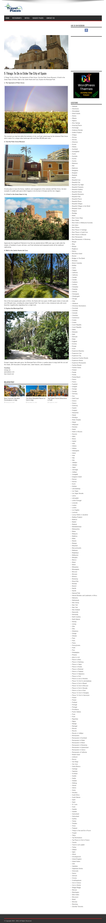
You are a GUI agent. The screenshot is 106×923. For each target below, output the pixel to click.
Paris (73, 638)
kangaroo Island (77, 477)
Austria (74, 158)
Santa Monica (76, 766)
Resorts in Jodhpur (77, 733)
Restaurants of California (79, 752)
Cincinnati (75, 308)
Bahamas (75, 163)
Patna (74, 643)
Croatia (74, 320)
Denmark (74, 336)
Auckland (75, 149)
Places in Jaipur (77, 664)
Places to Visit (76, 676)
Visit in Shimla (76, 885)
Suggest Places (38, 18)
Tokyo (74, 835)
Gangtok (74, 386)
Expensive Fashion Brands (80, 358)
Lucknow (74, 512)
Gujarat (74, 408)
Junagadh (75, 474)
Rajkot (74, 721)
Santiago (74, 769)
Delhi (73, 334)
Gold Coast (75, 398)
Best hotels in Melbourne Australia (82, 222)
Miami (74, 562)
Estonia (74, 344)
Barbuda (74, 175)
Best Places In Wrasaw (79, 234)
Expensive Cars (77, 353)
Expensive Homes (77, 360)
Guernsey (75, 405)
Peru (73, 650)
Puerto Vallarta (76, 712)
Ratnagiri (74, 726)
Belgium (74, 211)
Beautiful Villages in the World (81, 206)
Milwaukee (75, 567)
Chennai (74, 291)
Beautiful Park (76, 196)
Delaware (75, 332)
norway (74, 624)
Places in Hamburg (77, 662)
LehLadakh (75, 498)
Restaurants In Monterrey (79, 745)
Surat (73, 807)
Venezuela (75, 871)
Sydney (74, 818)
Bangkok (74, 173)
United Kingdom (77, 859)
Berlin (73, 215)
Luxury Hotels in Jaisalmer (80, 515)
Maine (74, 531)
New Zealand (76, 610)
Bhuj (73, 244)
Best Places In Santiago (79, 230)
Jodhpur (74, 472)
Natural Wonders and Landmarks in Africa (84, 595)
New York (75, 605)
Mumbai (74, 583)
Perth (73, 648)
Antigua (74, 135)
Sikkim (74, 788)
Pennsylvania (76, 645)
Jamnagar (75, 469)
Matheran (75, 550)
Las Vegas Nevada (77, 493)
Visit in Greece (76, 883)
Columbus (75, 315)
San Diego (75, 761)
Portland (74, 702)
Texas (74, 826)
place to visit (76, 657)
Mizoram (74, 574)
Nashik (74, 588)
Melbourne (75, 555)
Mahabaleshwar (76, 526)
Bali (73, 166)
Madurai (74, 524)
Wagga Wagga (76, 887)
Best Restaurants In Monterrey (81, 239)
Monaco (74, 576)
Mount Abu (75, 581)
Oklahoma (75, 631)
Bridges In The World (78, 258)
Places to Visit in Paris (79, 690)
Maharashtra (76, 529)
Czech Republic (76, 325)
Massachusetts (76, 548)
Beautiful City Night (78, 185)
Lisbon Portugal (76, 500)
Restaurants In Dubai (78, 740)
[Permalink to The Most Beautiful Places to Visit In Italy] (36, 396)
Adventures (75, 109)
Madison (74, 519)
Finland (74, 370)
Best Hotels (75, 220)
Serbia (74, 778)
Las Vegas (75, 491)
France (74, 379)
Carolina (74, 284)
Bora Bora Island (77, 253)
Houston (74, 434)
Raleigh (74, 723)
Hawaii (74, 415)
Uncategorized (76, 856)
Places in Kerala (77, 667)
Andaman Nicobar (77, 130)
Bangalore (75, 170)
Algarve (74, 120)
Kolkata (74, 486)
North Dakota (76, 619)
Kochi (73, 484)
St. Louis (74, 804)
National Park (76, 593)
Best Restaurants (77, 237)
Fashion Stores (76, 367)
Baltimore (75, 168)
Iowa (73, 455)
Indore (74, 453)
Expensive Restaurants (79, 363)
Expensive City (76, 355)
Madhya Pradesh (77, 517)
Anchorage (75, 128)
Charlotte (74, 289)
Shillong (74, 783)
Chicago (74, 298)
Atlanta (74, 147)
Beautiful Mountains (78, 194)
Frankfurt (74, 384)
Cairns (74, 268)
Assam (74, 144)
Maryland (75, 545)
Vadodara (75, 866)
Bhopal (74, 241)
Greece (74, 401)
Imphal (74, 441)
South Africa (75, 795)
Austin (74, 154)
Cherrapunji (75, 294)
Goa (73, 396)
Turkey (74, 847)
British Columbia (77, 263)
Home (7, 18)
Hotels (27, 18)
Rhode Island (76, 754)
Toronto (74, 842)
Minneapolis (75, 569)
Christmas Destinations (79, 306)
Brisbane (74, 260)
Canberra (74, 282)
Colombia (75, 310)
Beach (74, 177)
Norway (74, 621)
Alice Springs (76, 123)
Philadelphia (75, 652)
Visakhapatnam (76, 880)
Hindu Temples (76, 420)
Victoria (74, 878)
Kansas (74, 479)
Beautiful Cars (76, 180)
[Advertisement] (64, 8)
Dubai (73, 339)
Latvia (74, 496)
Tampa (74, 821)
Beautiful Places (77, 199)
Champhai (75, 287)
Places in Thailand (77, 671)
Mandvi (74, 541)
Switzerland (75, 814)
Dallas (74, 329)
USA (73, 864)
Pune (73, 714)
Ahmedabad (75, 111)
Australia (74, 156)
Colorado (74, 313)
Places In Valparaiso (78, 674)
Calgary (74, 270)
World (73, 899)
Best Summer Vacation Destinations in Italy (12, 399)
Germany (75, 393)
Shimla (74, 785)
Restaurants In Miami (78, 742)
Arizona (74, 137)
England (74, 341)
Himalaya (75, 417)
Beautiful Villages (77, 204)
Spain (73, 799)
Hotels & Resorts (77, 431)
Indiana (74, 446)
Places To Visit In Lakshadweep (81, 681)
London (74, 505)
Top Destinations (77, 837)
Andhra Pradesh (77, 132)
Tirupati (74, 833)
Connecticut (75, 317)
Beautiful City (76, 182)
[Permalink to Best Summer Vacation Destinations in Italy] (14, 396)
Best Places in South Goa (80, 232)
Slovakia (74, 792)
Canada (74, 277)
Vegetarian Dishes (77, 868)
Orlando (74, 636)
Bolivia (74, 251)
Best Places (75, 227)
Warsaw (74, 890)
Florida (74, 372)
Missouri (74, 572)
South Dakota (76, 797)
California (75, 272)
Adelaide (74, 106)
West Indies (75, 894)
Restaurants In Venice (78, 750)
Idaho (73, 436)
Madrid (74, 522)
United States (76, 861)
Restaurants (17, 18)
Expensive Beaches (78, 351)
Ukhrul (74, 854)
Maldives (74, 536)
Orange (74, 633)
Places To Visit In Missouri (80, 685)
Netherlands (75, 600)
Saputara (74, 771)
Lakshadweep (76, 488)
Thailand (74, 828)
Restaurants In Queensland (80, 747)
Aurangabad (75, 151)
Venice (74, 873)
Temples (74, 823)
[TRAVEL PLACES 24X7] (13, 10)
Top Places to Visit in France (80, 840)
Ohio (73, 626)
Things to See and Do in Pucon (81, 830)
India (73, 443)
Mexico (74, 560)
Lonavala (74, 503)
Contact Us (50, 18)
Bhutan (74, 246)
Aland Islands (76, 113)
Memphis (75, 557)
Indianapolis (75, 450)
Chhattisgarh (76, 296)
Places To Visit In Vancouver (80, 695)
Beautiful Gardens (77, 189)
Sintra (74, 790)
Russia (74, 759)
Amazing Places (77, 125)
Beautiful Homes (77, 192)
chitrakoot (75, 303)
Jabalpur (74, 462)
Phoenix (74, 655)
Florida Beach (76, 377)
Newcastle (75, 612)
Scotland (74, 773)
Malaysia (74, 534)
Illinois (74, 439)
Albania (74, 118)
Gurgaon (74, 410)
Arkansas (75, 142)
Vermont (74, 875)
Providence (75, 709)
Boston (74, 256)
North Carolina (76, 617)
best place (75, 225)
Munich (74, 586)
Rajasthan (75, 719)
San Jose (75, 764)
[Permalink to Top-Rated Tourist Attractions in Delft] (58, 396)
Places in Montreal (77, 669)
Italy (73, 458)
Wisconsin (75, 897)
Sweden (74, 809)
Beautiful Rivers (77, 201)
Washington (75, 892)
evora (73, 348)
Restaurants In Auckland (79, 738)
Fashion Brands (76, 365)
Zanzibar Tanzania (77, 906)
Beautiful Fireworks (78, 187)
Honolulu (74, 427)
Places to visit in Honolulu (80, 678)
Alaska (74, 116)
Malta (73, 538)
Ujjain (73, 852)
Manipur (74, 543)
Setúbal (74, 780)
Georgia (74, 389)
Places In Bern (76, 659)
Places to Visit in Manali (79, 683)
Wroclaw (74, 902)
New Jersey (75, 602)
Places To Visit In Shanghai (80, 693)
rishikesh (74, 757)
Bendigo (74, 213)
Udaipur (74, 849)
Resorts (74, 728)
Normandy (75, 614)
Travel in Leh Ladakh (78, 845)
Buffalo (74, 265)
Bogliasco (75, 249)
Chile (73, 301)
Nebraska (75, 598)
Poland (74, 697)
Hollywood (75, 424)
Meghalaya (75, 553)
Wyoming (75, 904)
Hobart (74, 422)
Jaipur (74, 467)
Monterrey (75, 579)
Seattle (74, 776)
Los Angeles (75, 510)
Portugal (74, 704)
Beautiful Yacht (76, 208)
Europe (74, 346)
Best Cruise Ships (77, 218)
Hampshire (75, 412)
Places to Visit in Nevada (79, 688)
